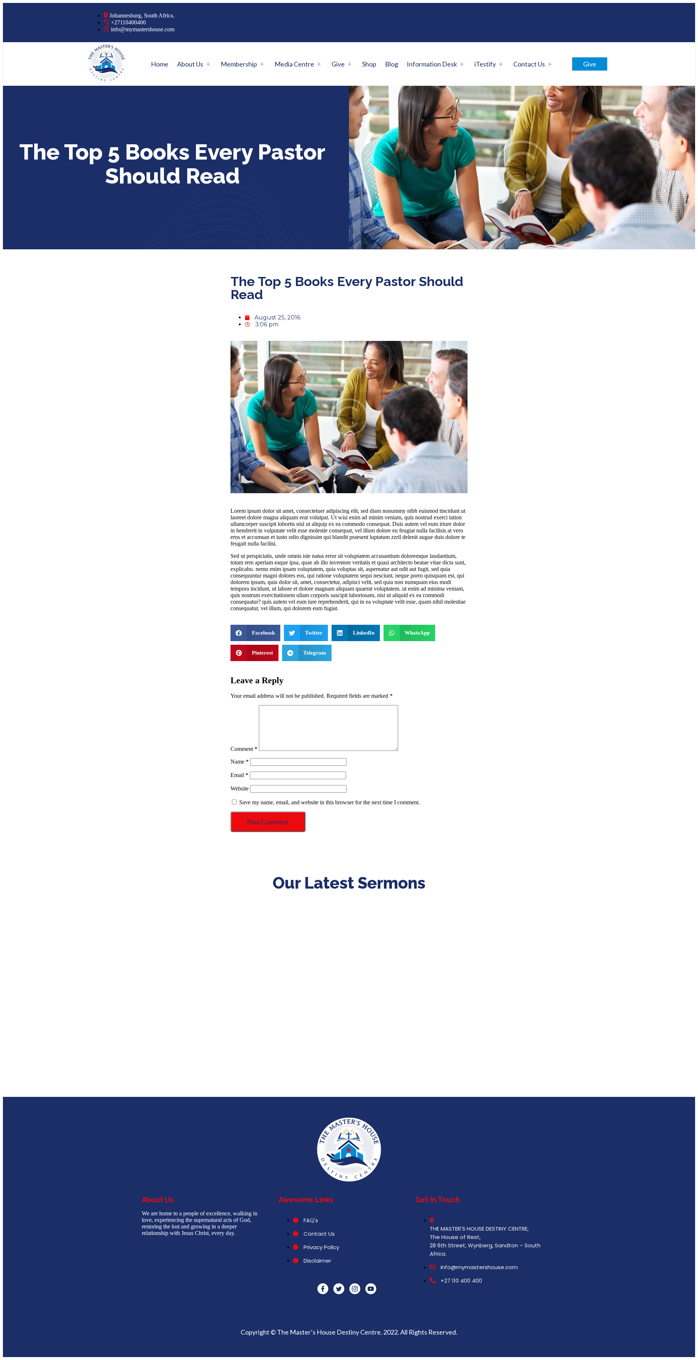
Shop (369, 64)
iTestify (485, 64)
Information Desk (432, 64)
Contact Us (529, 64)
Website (239, 788)
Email (239, 775)
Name (239, 762)
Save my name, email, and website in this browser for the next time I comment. (329, 802)
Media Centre (294, 64)
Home (159, 64)
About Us (190, 64)
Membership (239, 64)
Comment (243, 749)
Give (338, 64)
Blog (391, 64)
